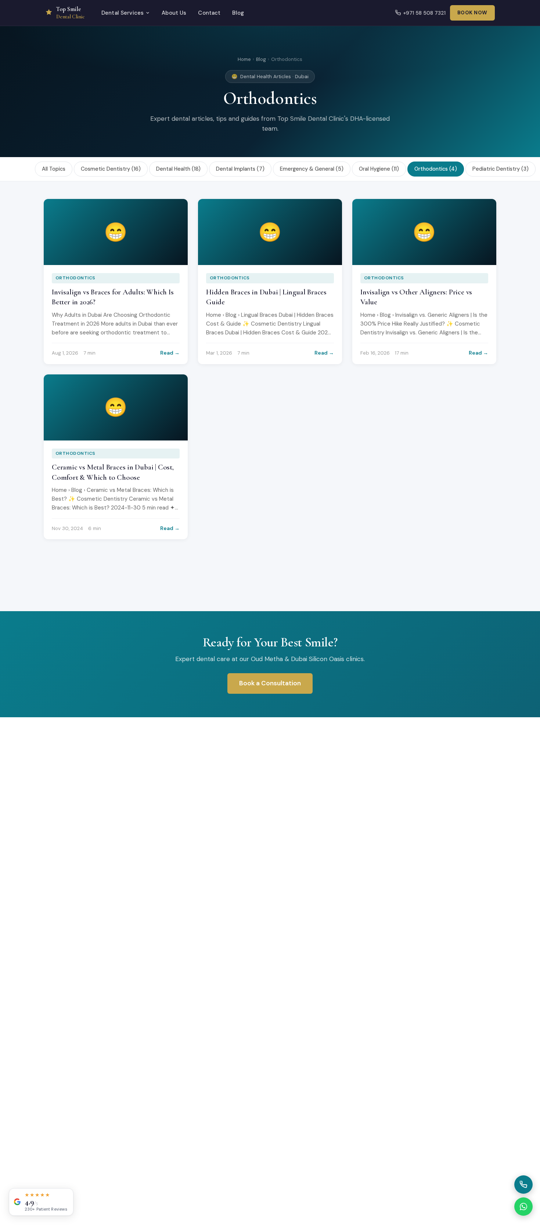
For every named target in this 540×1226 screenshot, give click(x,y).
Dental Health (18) (178, 169)
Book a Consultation (270, 683)
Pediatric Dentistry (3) (500, 169)
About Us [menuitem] (174, 13)
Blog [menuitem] (238, 13)
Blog (261, 59)
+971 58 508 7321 (424, 13)
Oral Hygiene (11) (379, 169)
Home (244, 59)
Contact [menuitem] (209, 13)
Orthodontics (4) (435, 169)
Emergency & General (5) (311, 169)
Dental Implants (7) (240, 169)
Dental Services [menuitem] (122, 13)
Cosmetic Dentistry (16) (111, 169)
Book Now (472, 13)
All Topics (53, 169)
